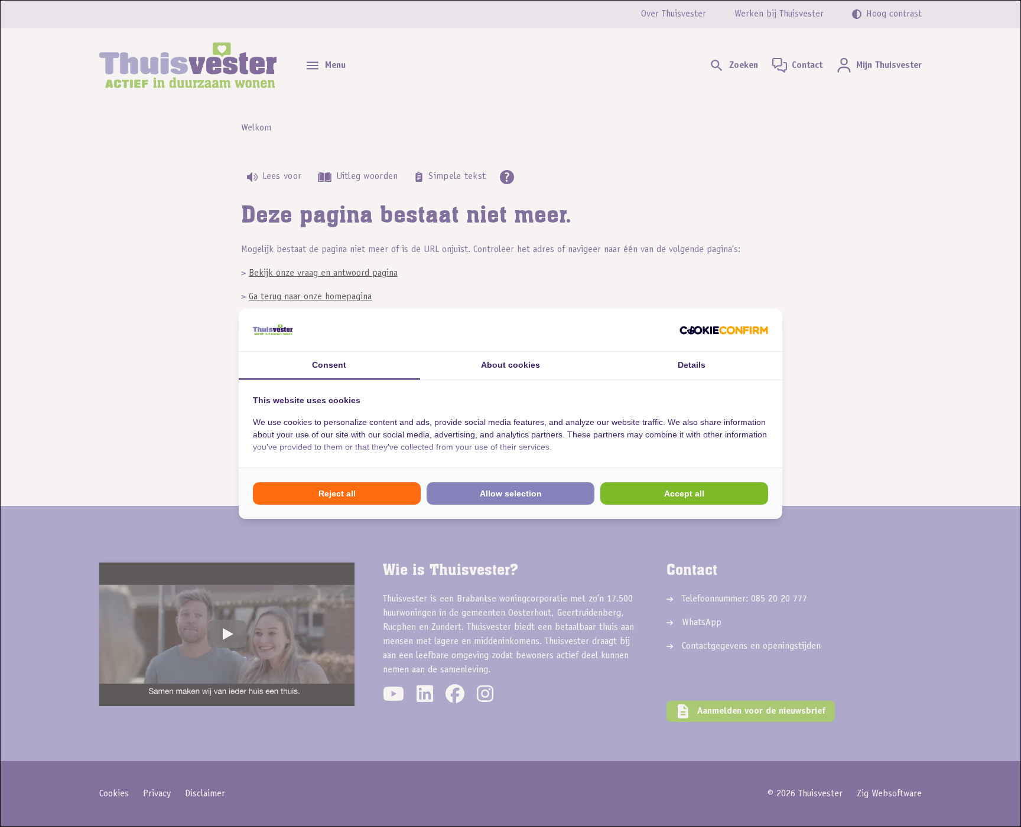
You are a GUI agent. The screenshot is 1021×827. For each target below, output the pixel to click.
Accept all (684, 493)
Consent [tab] (329, 365)
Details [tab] (691, 365)
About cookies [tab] (510, 365)
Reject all (337, 493)
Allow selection (511, 493)
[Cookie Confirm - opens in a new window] (723, 330)
